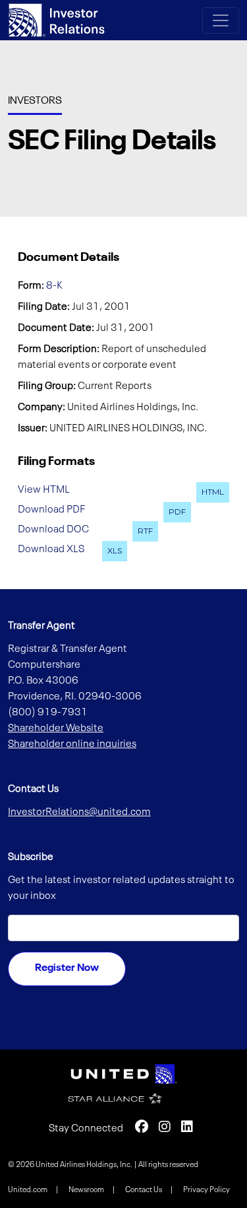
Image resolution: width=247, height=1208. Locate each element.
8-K (54, 286)
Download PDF (51, 510)
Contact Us (144, 1190)
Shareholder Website (55, 728)
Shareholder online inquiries (72, 744)
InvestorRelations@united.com (79, 812)
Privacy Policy (206, 1190)
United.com (28, 1190)
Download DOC (53, 529)
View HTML (44, 490)
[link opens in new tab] (123, 1074)
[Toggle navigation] (220, 20)
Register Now (67, 968)
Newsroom (87, 1190)
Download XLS (51, 549)
